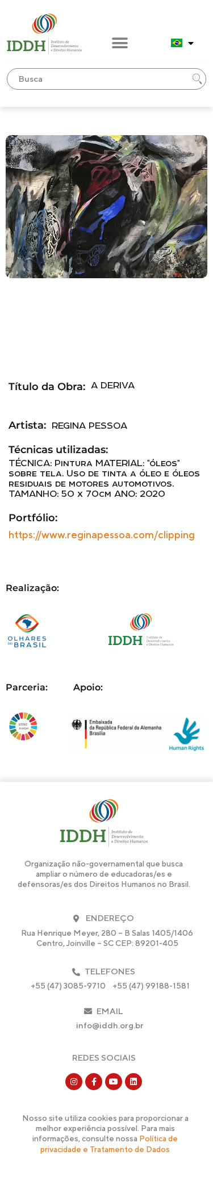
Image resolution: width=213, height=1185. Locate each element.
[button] (119, 43)
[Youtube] (113, 1081)
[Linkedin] (133, 1081)
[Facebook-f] (93, 1081)
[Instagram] (73, 1081)
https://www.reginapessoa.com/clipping (102, 535)
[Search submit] (197, 79)
